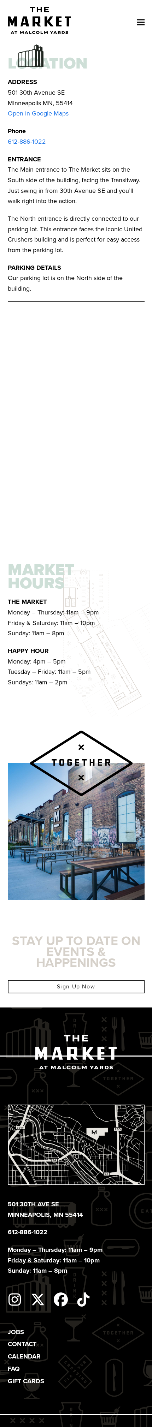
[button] (141, 22)
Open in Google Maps (38, 113)
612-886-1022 (27, 141)
